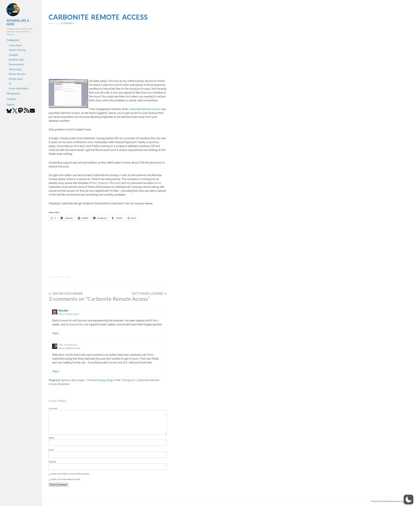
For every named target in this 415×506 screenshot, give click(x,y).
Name (52, 438)
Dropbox (103, 183)
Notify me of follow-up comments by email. (70, 474)
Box (94, 183)
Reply (55, 333)
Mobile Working (17, 50)
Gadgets (13, 54)
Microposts (13, 93)
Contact (11, 99)
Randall (63, 310)
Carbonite (113, 80)
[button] (408, 499)
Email (52, 450)
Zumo (157, 183)
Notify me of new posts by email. (65, 479)
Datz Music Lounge (147, 293)
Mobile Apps (16, 78)
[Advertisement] (108, 55)
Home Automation (18, 88)
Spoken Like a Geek (17, 22)
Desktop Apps (16, 59)
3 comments (67, 23)
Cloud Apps (15, 45)
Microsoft (115, 183)
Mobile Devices (17, 74)
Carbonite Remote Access (98, 17)
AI (10, 83)
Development (16, 64)
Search (10, 104)
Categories (12, 40)
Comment (53, 408)
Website (52, 462)
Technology (15, 69)
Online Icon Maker (67, 293)
